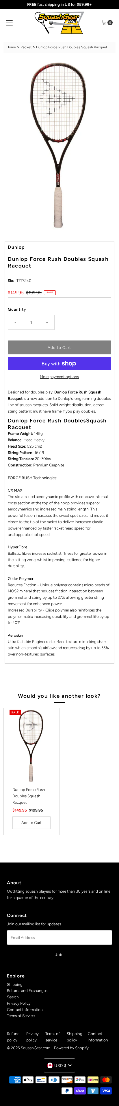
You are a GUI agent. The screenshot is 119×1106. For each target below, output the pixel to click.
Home (11, 47)
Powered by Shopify (71, 1047)
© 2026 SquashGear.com (28, 1047)
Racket (26, 47)
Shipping (15, 984)
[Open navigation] (9, 23)
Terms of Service (21, 1015)
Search (13, 997)
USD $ (60, 1065)
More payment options (59, 376)
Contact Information (25, 1009)
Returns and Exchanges (27, 990)
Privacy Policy (19, 1003)
